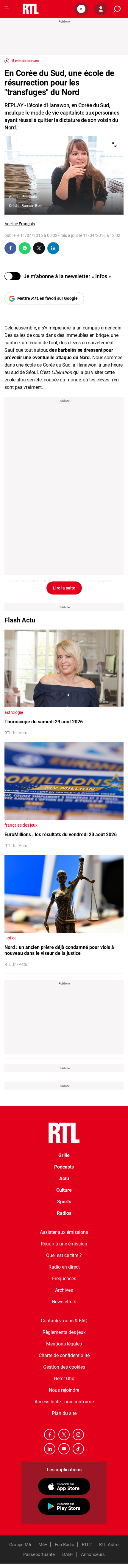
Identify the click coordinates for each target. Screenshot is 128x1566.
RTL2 (87, 1544)
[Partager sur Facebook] (10, 248)
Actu (64, 1178)
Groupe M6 (20, 1544)
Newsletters (64, 1302)
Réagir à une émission (64, 1244)
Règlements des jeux (64, 1332)
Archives (64, 1290)
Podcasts (64, 1167)
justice (10, 938)
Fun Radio (64, 1544)
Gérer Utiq (64, 1378)
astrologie (13, 712)
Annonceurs (93, 1554)
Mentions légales (64, 1344)
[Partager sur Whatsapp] (25, 248)
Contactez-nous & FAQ (64, 1321)
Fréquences (64, 1278)
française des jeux (21, 825)
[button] (81, 8)
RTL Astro (109, 1544)
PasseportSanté (39, 1554)
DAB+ (68, 1554)
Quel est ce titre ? (64, 1255)
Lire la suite (64, 588)
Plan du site (64, 1413)
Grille (64, 1155)
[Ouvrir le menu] (7, 9)
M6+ (42, 1544)
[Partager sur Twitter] (39, 248)
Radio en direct (64, 1267)
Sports (64, 1201)
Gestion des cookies (64, 1367)
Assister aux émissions (64, 1232)
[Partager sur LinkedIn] (53, 248)
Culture (64, 1190)
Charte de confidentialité (64, 1355)
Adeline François (19, 223)
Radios (64, 1213)
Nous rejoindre (64, 1390)
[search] (117, 9)
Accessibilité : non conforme (64, 1402)
